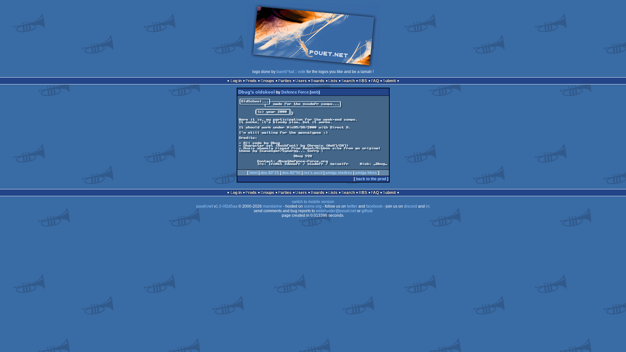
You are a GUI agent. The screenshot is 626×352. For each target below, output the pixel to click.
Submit (389, 81)
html (253, 172)
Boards (317, 81)
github (367, 211)
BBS (363, 81)
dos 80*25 (270, 172)
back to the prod (371, 179)
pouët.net (204, 206)
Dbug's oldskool (256, 92)
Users (301, 81)
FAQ (375, 81)
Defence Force (295, 92)
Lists (332, 81)
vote (302, 71)
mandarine (272, 206)
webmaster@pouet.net (336, 211)
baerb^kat (285, 71)
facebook (374, 206)
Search (348, 81)
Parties (284, 81)
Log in (236, 81)
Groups (267, 81)
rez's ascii (313, 172)
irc (428, 206)
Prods (251, 81)
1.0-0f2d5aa (226, 206)
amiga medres (338, 172)
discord (410, 206)
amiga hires (366, 172)
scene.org (312, 206)
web (315, 92)
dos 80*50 (291, 172)
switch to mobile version (313, 201)
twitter (352, 206)
